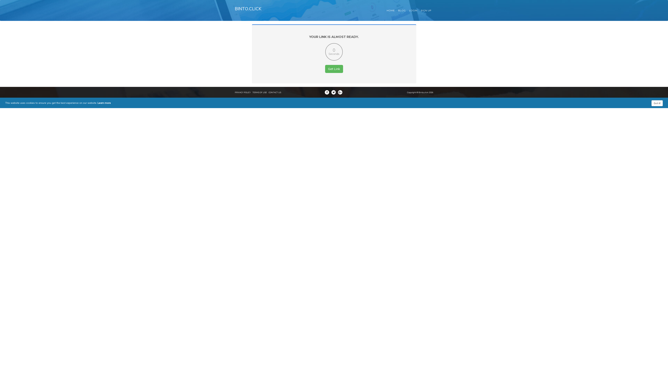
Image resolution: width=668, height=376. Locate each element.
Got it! (657, 103)
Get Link (334, 69)
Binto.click (248, 8)
